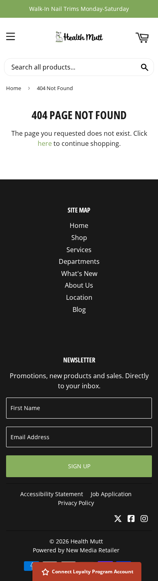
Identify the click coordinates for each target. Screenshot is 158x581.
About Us (79, 285)
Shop (79, 237)
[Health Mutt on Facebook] (131, 519)
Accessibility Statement (51, 494)
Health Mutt (86, 541)
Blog (79, 309)
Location (79, 297)
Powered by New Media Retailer (76, 550)
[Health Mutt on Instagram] (144, 519)
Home (13, 88)
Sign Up (79, 466)
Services (79, 249)
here (45, 143)
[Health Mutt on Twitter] (118, 519)
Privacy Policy (76, 503)
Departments (79, 261)
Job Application (111, 494)
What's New (79, 273)
